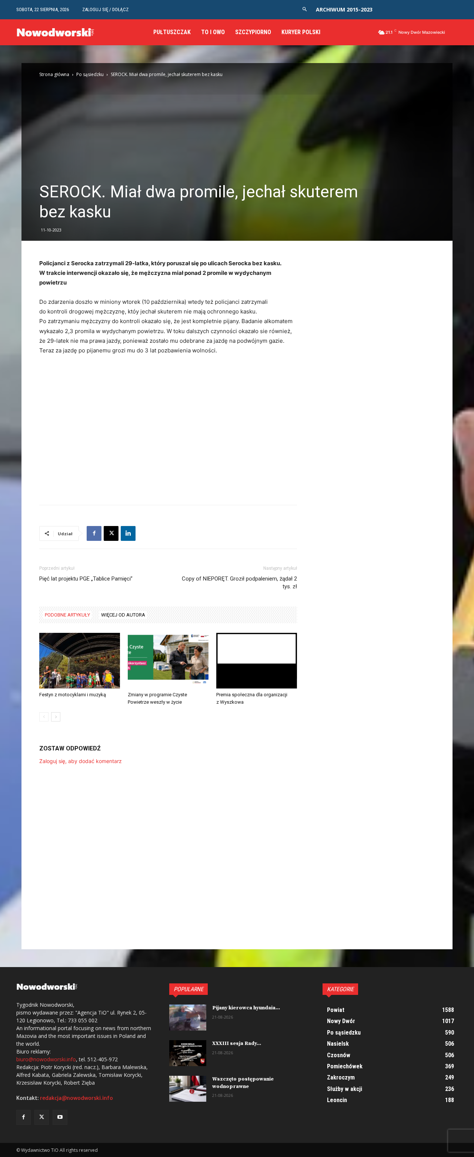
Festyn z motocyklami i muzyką (72, 694)
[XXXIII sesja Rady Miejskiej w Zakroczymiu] (187, 1053)
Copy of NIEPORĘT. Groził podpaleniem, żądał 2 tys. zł (239, 582)
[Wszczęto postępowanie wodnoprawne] (187, 1089)
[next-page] (55, 717)
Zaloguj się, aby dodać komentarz (80, 761)
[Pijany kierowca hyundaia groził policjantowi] (187, 1018)
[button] (304, 9)
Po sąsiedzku (90, 74)
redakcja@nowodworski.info (76, 1098)
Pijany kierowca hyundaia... (246, 1008)
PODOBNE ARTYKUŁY (67, 615)
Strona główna (54, 74)
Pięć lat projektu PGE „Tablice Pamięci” (86, 578)
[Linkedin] (128, 533)
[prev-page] (44, 717)
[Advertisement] (237, 126)
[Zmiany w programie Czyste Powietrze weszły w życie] (168, 660)
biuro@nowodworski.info (46, 1059)
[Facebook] (94, 533)
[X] (111, 533)
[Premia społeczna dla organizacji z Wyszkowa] (256, 660)
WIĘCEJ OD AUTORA (123, 615)
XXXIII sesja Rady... (236, 1043)
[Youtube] (60, 1117)
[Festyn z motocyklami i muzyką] (79, 660)
